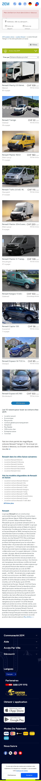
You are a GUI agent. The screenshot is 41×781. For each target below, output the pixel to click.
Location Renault (20, 37)
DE (30, 5)
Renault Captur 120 (10, 326)
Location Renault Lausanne (14, 466)
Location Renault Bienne (13, 460)
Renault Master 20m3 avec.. (13, 224)
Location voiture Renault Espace (16, 485)
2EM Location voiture (8, 37)
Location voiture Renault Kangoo (16, 490)
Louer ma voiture (20, 5)
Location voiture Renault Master (16, 481)
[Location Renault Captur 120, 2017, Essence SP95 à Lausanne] (20, 313)
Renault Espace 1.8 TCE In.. (13, 361)
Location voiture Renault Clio (15, 483)
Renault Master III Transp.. (13, 259)
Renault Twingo (8, 120)
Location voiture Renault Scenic (16, 498)
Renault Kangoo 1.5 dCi (11, 294)
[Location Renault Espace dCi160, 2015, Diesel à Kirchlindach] (20, 380)
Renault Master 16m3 (10, 155)
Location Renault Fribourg (14, 462)
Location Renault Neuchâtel (14, 469)
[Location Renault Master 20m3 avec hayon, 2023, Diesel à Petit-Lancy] (20, 211)
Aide (25, 5)
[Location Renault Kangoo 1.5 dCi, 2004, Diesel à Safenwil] (20, 281)
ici (9, 449)
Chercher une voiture (15, 5)
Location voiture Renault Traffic (16, 494)
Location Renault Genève (13, 464)
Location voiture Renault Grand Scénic (18, 496)
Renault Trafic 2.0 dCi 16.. (12, 189)
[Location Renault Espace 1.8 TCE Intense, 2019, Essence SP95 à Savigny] (20, 348)
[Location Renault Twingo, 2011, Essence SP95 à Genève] (20, 107)
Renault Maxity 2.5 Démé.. (12, 85)
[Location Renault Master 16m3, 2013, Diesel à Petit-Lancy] (20, 142)
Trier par (6, 57)
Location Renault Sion (12, 471)
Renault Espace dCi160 (11, 393)
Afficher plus (20, 403)
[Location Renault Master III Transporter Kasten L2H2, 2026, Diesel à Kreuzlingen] (20, 246)
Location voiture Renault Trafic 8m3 (17, 500)
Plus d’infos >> (29, 617)
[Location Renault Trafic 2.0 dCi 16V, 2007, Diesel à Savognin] (20, 177)
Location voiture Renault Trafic (15, 487)
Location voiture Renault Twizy (15, 492)
